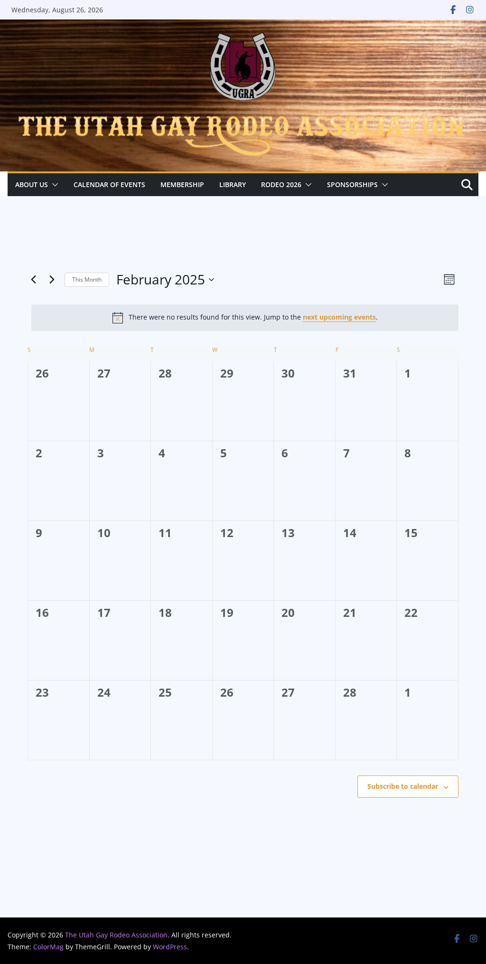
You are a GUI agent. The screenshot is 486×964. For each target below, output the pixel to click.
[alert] (244, 317)
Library (232, 184)
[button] (53, 184)
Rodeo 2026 (281, 184)
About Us (31, 184)
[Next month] (51, 279)
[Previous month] (33, 279)
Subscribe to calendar (402, 786)
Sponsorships (352, 184)
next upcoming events (339, 316)
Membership (182, 184)
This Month (87, 279)
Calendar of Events (109, 184)
